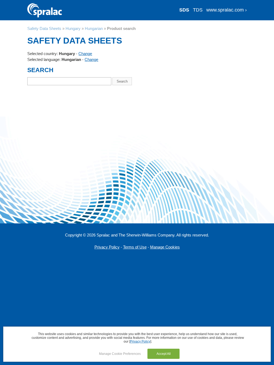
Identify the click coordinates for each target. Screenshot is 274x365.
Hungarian (94, 28)
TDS (198, 10)
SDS (184, 10)
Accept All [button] (164, 354)
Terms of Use (135, 247)
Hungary (73, 28)
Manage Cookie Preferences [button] (120, 354)
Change (85, 53)
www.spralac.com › (226, 10)
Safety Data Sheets (44, 28)
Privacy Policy (107, 247)
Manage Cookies (165, 247)
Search (122, 81)
